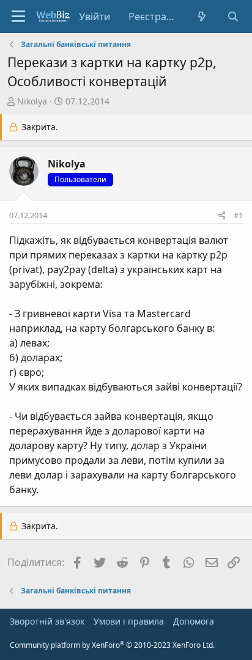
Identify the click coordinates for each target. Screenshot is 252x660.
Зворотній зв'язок (47, 621)
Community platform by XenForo (112, 645)
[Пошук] (232, 16)
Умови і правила (129, 621)
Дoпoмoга (193, 621)
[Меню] (18, 16)
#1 (238, 215)
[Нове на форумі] (202, 16)
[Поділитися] (221, 216)
